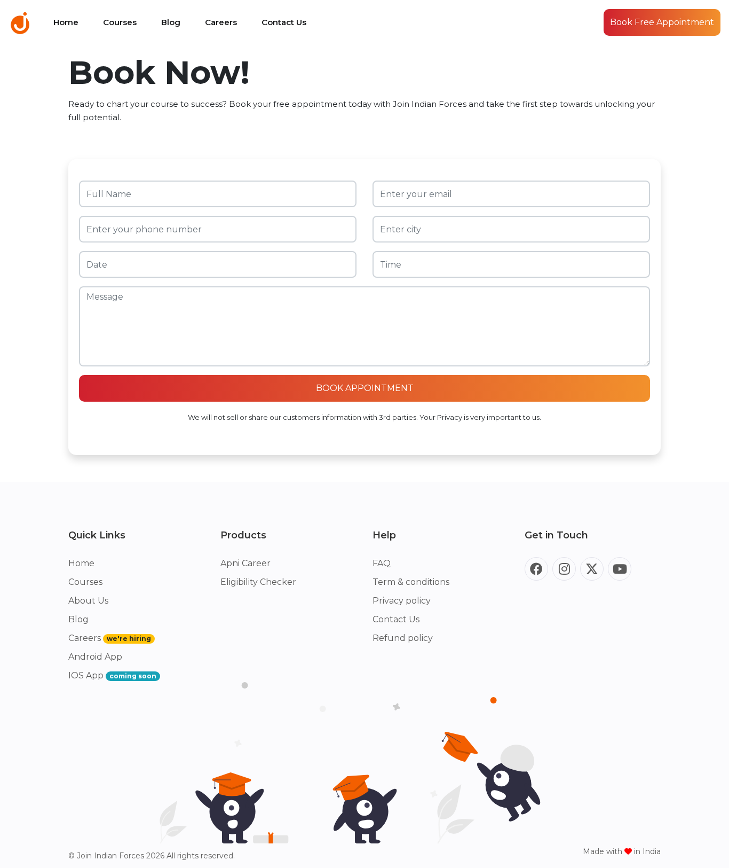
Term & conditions (411, 582)
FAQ (382, 563)
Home (65, 22)
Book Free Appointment (662, 22)
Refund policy (403, 638)
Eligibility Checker (258, 582)
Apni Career (245, 563)
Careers (221, 22)
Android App (95, 657)
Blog (170, 22)
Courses (120, 22)
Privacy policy (402, 601)
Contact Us (284, 22)
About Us (88, 601)
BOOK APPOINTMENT (365, 388)
